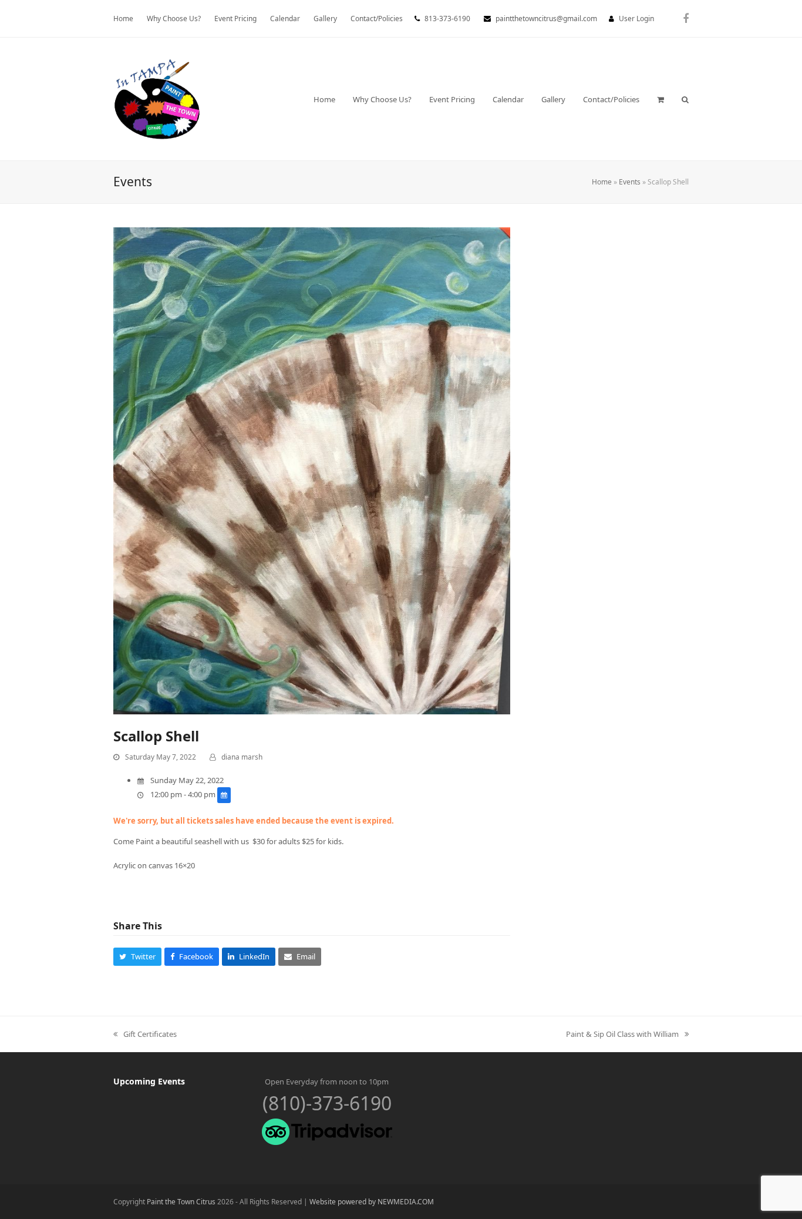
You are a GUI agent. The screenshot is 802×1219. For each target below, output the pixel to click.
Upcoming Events (149, 1081)
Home (602, 182)
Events (630, 182)
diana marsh (241, 757)
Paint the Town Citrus (181, 1202)
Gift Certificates (145, 1034)
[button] (660, 99)
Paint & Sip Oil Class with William (622, 1034)
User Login (636, 18)
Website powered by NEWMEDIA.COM (371, 1202)
